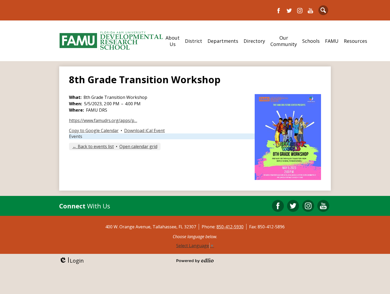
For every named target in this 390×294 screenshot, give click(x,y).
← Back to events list (93, 146)
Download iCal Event (144, 130)
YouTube (310, 10)
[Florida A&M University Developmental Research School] (111, 41)
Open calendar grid (138, 146)
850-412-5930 (230, 227)
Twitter (289, 10)
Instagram (299, 10)
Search (323, 10)
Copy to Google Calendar (94, 130)
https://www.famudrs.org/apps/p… (103, 120)
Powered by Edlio (195, 260)
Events (75, 136)
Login (71, 260)
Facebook (278, 10)
